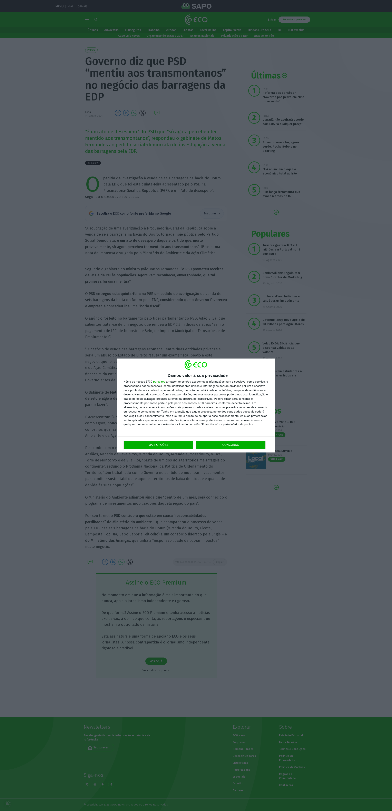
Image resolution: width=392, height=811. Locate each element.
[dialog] (196, 405)
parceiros (159, 381)
